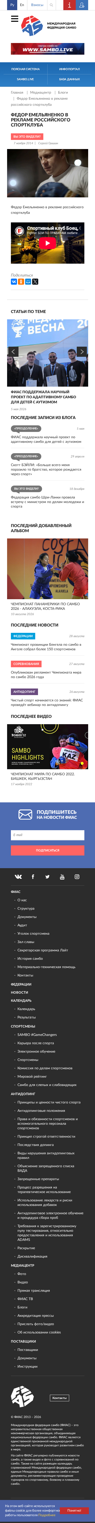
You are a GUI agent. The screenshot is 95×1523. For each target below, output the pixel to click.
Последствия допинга (35, 1145)
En (22, 5)
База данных (69, 79)
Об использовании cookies (39, 1332)
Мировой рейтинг (32, 1076)
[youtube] (62, 877)
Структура (25, 908)
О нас (22, 900)
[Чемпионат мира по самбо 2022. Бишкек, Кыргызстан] (47, 746)
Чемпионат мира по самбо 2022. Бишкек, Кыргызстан (43, 777)
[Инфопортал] (69, 5)
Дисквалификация (32, 1256)
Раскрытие (26, 1248)
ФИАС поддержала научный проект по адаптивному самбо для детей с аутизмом (43, 397)
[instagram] (77, 877)
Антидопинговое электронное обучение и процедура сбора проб (50, 1216)
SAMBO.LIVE (25, 79)
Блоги (63, 92)
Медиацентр (41, 92)
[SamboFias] (22, 1397)
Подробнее (46, 1515)
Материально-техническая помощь (46, 967)
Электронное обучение (36, 1051)
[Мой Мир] (28, 282)
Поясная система (25, 69)
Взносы (37, 5)
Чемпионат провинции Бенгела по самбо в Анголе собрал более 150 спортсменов (46, 647)
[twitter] (47, 877)
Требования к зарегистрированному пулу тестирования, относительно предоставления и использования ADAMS (46, 1233)
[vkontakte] (18, 877)
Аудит (22, 925)
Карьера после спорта (35, 1043)
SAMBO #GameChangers (37, 1035)
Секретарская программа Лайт (42, 950)
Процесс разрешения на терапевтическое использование (44, 1190)
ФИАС (16, 892)
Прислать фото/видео (35, 1324)
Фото (21, 1274)
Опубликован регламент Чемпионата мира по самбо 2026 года (46, 675)
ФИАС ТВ (25, 1299)
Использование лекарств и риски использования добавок (44, 1203)
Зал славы (25, 942)
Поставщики (23, 1341)
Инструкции (27, 1366)
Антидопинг (23, 1094)
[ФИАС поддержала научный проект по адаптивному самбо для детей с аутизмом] (47, 353)
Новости (19, 992)
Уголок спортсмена (33, 933)
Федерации (21, 984)
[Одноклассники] (21, 282)
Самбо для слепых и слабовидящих (47, 1085)
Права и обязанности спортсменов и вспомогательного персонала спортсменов (47, 1123)
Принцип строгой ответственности (46, 1136)
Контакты (25, 975)
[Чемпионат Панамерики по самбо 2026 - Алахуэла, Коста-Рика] (47, 568)
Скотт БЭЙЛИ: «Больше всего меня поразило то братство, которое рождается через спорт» (46, 469)
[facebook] (33, 877)
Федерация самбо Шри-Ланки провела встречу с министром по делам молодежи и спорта (47, 502)
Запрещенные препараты (38, 1179)
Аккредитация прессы (35, 1316)
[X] (35, 282)
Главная (17, 92)
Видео (22, 1282)
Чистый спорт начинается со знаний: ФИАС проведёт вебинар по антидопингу (47, 703)
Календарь (21, 1001)
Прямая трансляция (33, 1290)
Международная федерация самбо (61, 25)
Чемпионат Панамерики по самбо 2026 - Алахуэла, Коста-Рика (45, 606)
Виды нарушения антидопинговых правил (45, 1156)
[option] (47, 365)
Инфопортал (69, 69)
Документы (26, 917)
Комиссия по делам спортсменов (44, 1068)
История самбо (30, 959)
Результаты (26, 1017)
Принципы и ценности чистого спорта (49, 1102)
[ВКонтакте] (14, 282)
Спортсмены (23, 1026)
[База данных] (82, 5)
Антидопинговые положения (41, 1111)
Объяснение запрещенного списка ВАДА (45, 1168)
